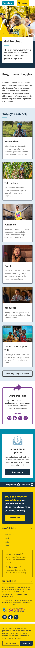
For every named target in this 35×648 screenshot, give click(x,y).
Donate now (15, 518)
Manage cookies (10, 643)
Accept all (26, 643)
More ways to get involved (17, 374)
